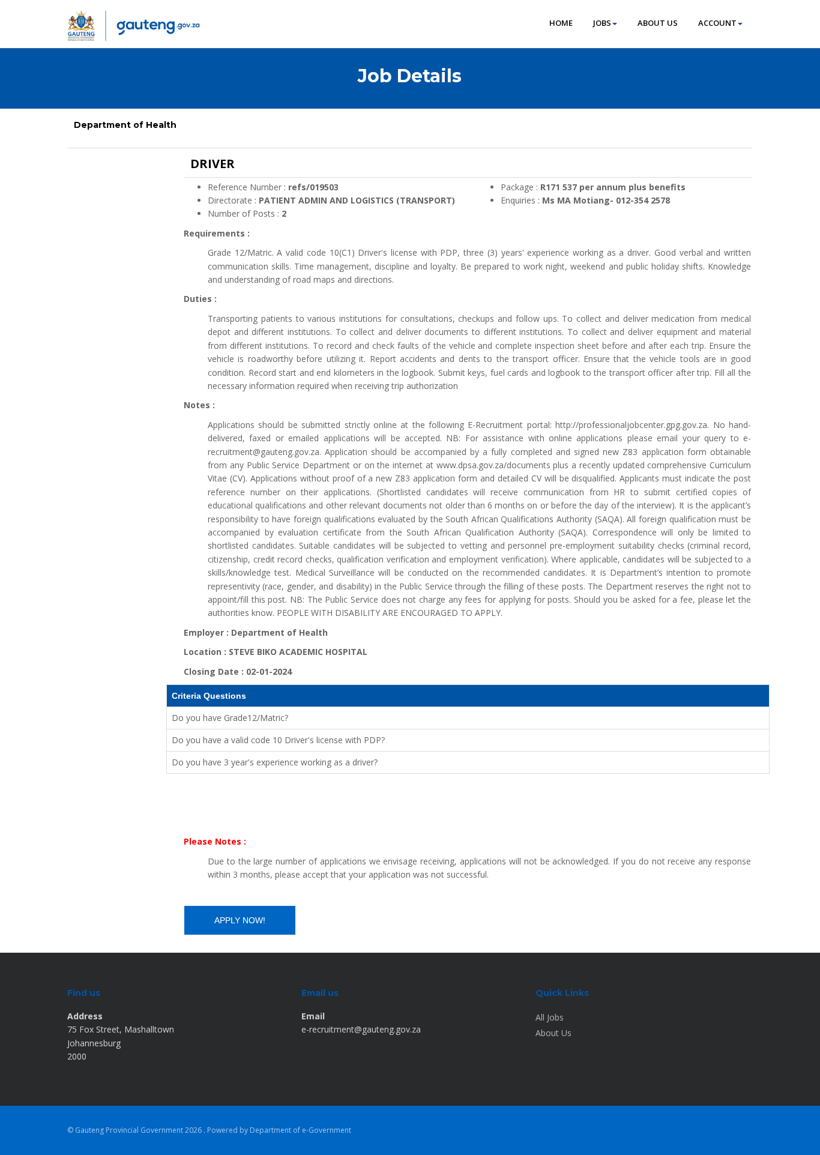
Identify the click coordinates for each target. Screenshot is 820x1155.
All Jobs (549, 1017)
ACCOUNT (717, 22)
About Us (553, 1033)
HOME (561, 22)
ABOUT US (658, 22)
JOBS (602, 22)
